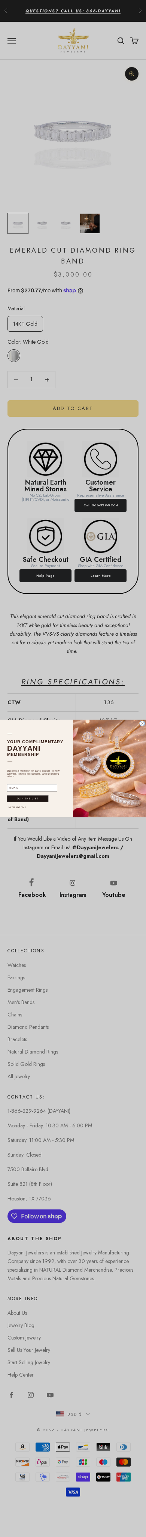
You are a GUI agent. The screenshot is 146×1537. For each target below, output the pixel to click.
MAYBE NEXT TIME (17, 807)
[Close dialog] (142, 723)
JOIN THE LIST (28, 799)
